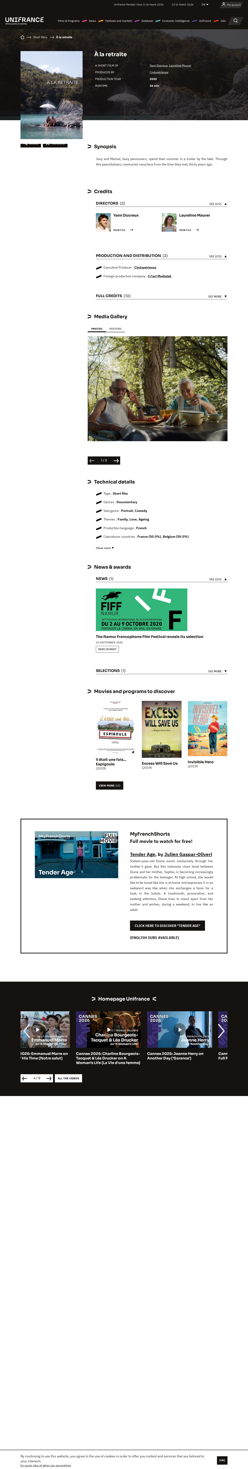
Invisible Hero (201, 762)
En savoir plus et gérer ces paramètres (46, 1465)
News (92, 21)
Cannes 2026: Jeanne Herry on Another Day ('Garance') (120, 1056)
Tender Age (142, 854)
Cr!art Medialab (159, 276)
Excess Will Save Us (160, 763)
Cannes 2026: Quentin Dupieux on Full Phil (195, 1056)
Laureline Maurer (180, 65)
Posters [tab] (115, 328)
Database (147, 21)
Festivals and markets (118, 21)
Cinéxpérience (159, 72)
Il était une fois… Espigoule (111, 762)
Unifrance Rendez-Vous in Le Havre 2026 (139, 4)
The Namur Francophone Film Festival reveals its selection (149, 636)
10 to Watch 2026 (183, 4)
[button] (219, 347)
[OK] (222, 1460)
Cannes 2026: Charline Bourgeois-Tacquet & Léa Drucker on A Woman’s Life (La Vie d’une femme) (53, 1058)
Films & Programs (69, 21)
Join (223, 21)
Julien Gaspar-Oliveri (188, 854)
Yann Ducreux (159, 65)
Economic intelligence (176, 21)
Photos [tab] (96, 328)
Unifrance (205, 21)
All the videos (68, 1078)
